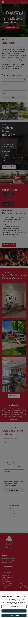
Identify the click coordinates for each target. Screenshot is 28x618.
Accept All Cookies (14, 615)
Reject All (14, 611)
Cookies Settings (13, 606)
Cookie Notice (15, 603)
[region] (14, 604)
